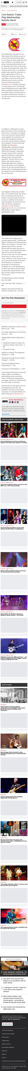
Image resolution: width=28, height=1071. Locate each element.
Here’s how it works (18, 29)
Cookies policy (5, 1040)
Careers (4, 1057)
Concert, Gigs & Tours (12, 10)
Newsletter (23, 34)
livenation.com (6, 84)
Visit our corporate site (14, 1019)
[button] (2, 2)
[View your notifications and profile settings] (12, 2)
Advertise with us (6, 1044)
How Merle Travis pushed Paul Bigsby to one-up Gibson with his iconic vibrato (14, 981)
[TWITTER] (13, 402)
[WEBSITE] (18, 402)
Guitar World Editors (13, 24)
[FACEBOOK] (10, 402)
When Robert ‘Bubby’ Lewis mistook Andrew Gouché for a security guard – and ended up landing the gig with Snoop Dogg (14, 999)
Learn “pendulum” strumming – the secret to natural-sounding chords (15, 973)
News (3, 24)
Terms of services (20, 310)
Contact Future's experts (8, 1033)
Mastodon (14, 145)
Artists (3, 10)
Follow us (15, 34)
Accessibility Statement (8, 1047)
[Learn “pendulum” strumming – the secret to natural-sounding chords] (14, 969)
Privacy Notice (22, 312)
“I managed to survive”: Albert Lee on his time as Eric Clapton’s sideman (14, 989)
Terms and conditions (7, 1030)
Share (5, 34)
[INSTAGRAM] (15, 402)
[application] (14, 224)
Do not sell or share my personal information (13, 1061)
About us (4, 1054)
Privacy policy (5, 1037)
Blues (24, 327)
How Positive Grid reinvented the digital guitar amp (14, 1008)
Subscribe (18, 2)
